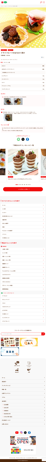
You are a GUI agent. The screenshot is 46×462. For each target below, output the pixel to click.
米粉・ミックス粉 (6, 256)
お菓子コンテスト (6, 393)
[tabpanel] (23, 165)
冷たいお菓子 (5, 223)
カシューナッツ (5, 299)
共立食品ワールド (6, 420)
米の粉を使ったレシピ (7, 216)
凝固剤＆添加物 (5, 278)
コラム (3, 397)
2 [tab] (19, 184)
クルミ (3, 303)
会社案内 (4, 401)
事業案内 (6, 410)
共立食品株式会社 (24, 460)
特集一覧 (4, 389)
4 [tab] (22, 184)
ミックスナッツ (5, 317)
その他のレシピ (3, 50)
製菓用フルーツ (5, 267)
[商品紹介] (17, 369)
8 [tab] (29, 184)
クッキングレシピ (6, 385)
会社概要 (6, 404)
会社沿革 (6, 407)
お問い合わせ (5, 424)
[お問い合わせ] (17, 363)
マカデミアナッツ (6, 306)
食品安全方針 (7, 413)
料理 (3, 227)
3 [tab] (21, 184)
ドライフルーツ (5, 321)
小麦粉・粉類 (5, 249)
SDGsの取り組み (8, 416)
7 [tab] (28, 184)
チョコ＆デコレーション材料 (8, 271)
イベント (4, 234)
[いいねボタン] (42, 57)
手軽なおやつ (10, 50)
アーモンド (4, 296)
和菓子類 (4, 219)
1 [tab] (16, 184)
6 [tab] (26, 184)
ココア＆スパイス (6, 274)
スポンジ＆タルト (6, 281)
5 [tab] (24, 184)
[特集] (29, 369)
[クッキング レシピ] (29, 363)
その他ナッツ (5, 314)
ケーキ (3, 205)
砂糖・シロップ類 (6, 260)
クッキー (4, 212)
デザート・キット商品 (7, 285)
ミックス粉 (4, 253)
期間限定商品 (5, 289)
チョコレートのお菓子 (7, 230)
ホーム (3, 377)
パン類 (3, 209)
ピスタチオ (4, 310)
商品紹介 (4, 381)
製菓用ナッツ (5, 263)
